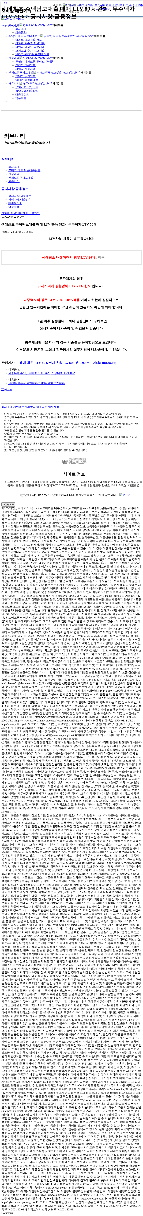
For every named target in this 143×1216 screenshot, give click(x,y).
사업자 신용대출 (25, 68)
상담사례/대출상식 (26, 90)
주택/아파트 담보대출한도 (24, 170)
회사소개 (14, 166)
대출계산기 (22, 94)
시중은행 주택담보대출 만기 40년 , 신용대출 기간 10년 (41, 373)
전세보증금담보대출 (20, 72)
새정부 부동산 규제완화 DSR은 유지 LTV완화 (36, 383)
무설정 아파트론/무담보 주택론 (34, 61)
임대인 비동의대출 (26, 79)
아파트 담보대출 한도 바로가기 (20, 213)
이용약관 (41, 406)
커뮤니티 (14, 83)
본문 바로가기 (10, 25)
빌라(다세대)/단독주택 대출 (32, 54)
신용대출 (14, 57)
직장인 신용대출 (25, 65)
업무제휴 (21, 98)
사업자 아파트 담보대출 (30, 47)
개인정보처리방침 (24, 406)
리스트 (8, 389)
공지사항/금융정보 (26, 87)
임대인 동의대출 (25, 76)
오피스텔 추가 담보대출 (30, 50)
